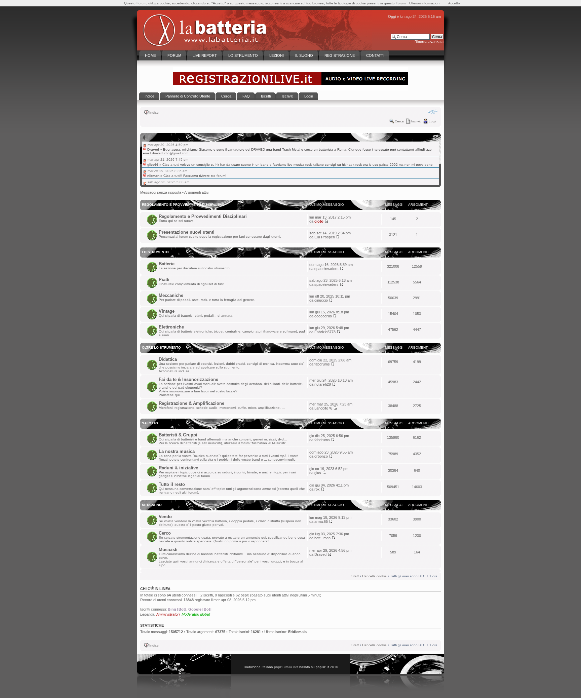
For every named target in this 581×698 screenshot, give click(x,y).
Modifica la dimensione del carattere (432, 112)
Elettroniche (171, 326)
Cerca (399, 121)
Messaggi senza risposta (160, 192)
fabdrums (322, 364)
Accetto (454, 3)
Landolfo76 (323, 408)
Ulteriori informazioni (424, 3)
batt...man (322, 538)
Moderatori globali (196, 614)
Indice (154, 112)
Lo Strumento (155, 252)
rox (317, 489)
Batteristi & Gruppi (178, 434)
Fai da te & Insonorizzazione (188, 379)
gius (317, 473)
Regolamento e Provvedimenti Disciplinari (203, 216)
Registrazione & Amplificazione (191, 403)
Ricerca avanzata (429, 42)
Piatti (164, 279)
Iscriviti (416, 121)
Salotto (150, 423)
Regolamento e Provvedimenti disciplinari (183, 204)
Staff (355, 576)
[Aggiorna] (435, 137)
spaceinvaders (326, 269)
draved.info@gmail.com (170, 153)
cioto (318, 221)
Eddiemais (297, 632)
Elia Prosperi (324, 237)
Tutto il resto (172, 484)
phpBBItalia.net (286, 667)
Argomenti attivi (196, 192)
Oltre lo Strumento (161, 347)
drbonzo (321, 456)
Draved (320, 554)
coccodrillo (323, 316)
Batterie (167, 263)
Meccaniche (171, 295)
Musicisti (168, 549)
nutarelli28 (322, 384)
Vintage (167, 311)
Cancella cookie (374, 576)
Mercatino (152, 505)
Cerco (165, 533)
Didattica (168, 359)
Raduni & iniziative (178, 467)
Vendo (165, 516)
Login (433, 121)
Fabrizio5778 (325, 332)
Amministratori (168, 614)
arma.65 (321, 521)
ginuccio (321, 300)
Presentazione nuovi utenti (187, 232)
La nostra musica (177, 451)
